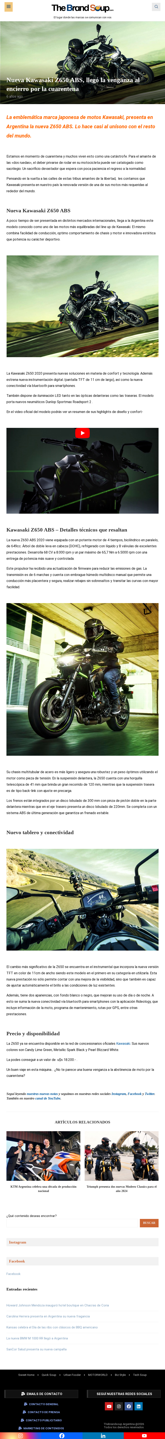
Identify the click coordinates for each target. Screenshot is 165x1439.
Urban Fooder (72, 1374)
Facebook (13, 1274)
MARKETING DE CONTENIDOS (43, 1428)
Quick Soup (49, 1374)
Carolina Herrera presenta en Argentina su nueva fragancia (48, 1316)
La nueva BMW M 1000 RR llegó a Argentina (37, 1338)
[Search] (156, 7)
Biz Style (120, 1374)
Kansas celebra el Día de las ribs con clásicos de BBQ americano (52, 1327)
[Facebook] (129, 1406)
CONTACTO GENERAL (44, 1404)
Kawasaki (123, 1044)
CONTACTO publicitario (44, 1420)
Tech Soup (140, 1374)
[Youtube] (109, 1406)
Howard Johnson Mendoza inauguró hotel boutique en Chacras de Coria (57, 1305)
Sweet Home (26, 1374)
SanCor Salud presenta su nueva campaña (36, 1349)
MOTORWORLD (98, 1374)
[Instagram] (119, 1406)
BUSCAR (149, 1223)
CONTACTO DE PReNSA (44, 1412)
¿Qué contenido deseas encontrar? (31, 1216)
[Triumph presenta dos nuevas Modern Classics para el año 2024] (122, 1156)
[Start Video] (82, 471)
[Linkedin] (138, 1406)
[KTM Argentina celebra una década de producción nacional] (43, 1156)
